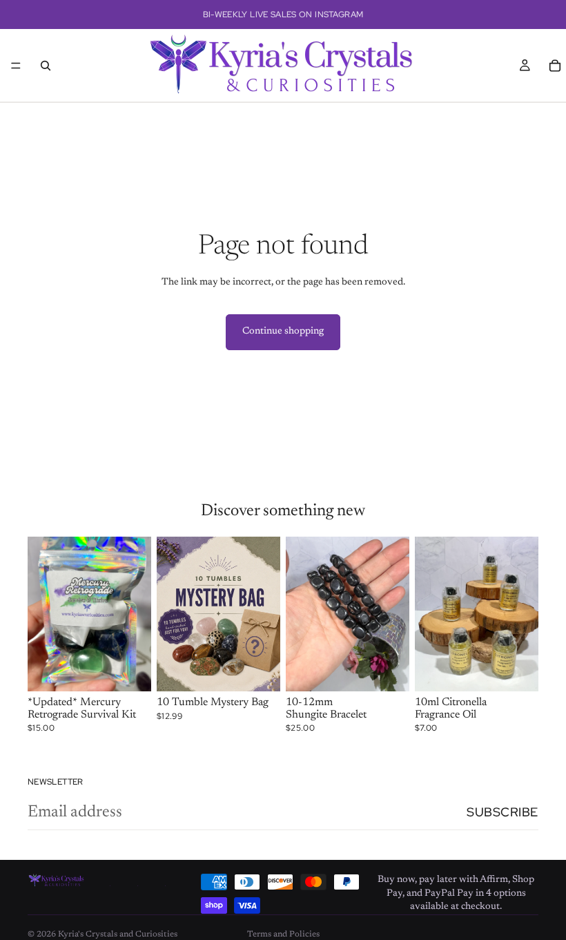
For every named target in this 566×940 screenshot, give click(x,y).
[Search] (45, 65)
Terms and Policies (283, 934)
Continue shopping (283, 331)
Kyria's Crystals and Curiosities (117, 934)
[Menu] (16, 65)
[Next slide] (136, 614)
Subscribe (502, 812)
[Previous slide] (43, 614)
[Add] (129, 670)
